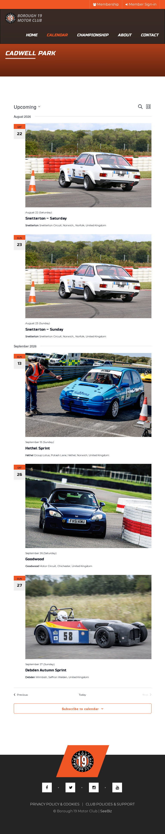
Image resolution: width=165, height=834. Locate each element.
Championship (92, 35)
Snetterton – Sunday (44, 329)
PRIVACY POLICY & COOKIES (54, 804)
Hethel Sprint (37, 448)
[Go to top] (82, 761)
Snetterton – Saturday (46, 218)
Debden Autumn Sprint (45, 670)
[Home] (23, 17)
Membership (107, 4)
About (124, 35)
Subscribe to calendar (80, 709)
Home (31, 35)
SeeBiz (106, 811)
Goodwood (34, 559)
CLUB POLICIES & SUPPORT (110, 804)
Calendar (57, 35)
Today (82, 694)
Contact (149, 35)
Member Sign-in (142, 4)
